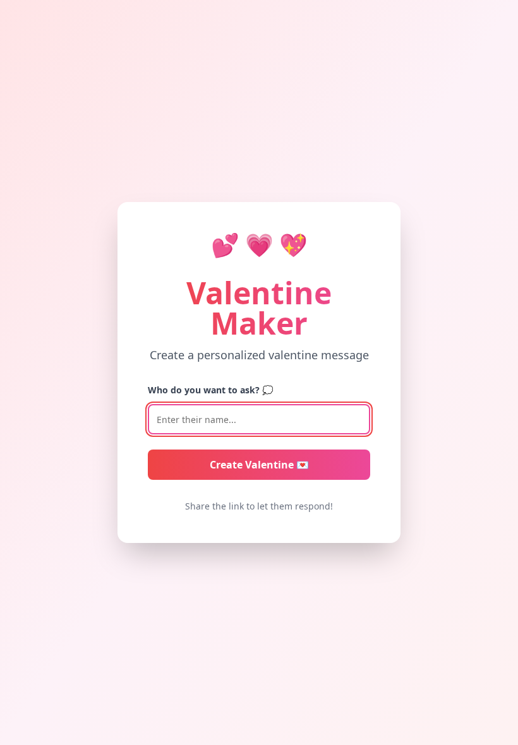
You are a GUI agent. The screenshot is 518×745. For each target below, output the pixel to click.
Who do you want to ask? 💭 (210, 390)
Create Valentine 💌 (259, 465)
